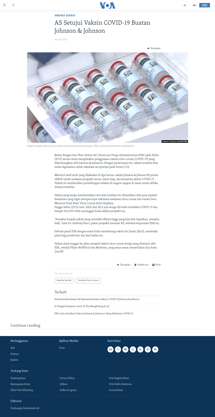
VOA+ (62, 348)
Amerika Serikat (65, 15)
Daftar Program (68, 390)
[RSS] (140, 349)
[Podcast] (148, 349)
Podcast (15, 354)
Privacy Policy (67, 378)
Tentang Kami (18, 378)
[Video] (194, 5)
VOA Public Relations (120, 384)
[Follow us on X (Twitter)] (118, 349)
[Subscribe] (155, 349)
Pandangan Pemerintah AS (25, 408)
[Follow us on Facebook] (110, 349)
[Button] (154, 48)
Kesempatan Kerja (20, 384)
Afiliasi (64, 384)
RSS (13, 348)
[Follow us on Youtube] (125, 349)
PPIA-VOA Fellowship (22, 390)
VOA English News (119, 378)
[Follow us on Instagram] (133, 349)
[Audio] (185, 5)
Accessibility (116, 390)
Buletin (14, 360)
